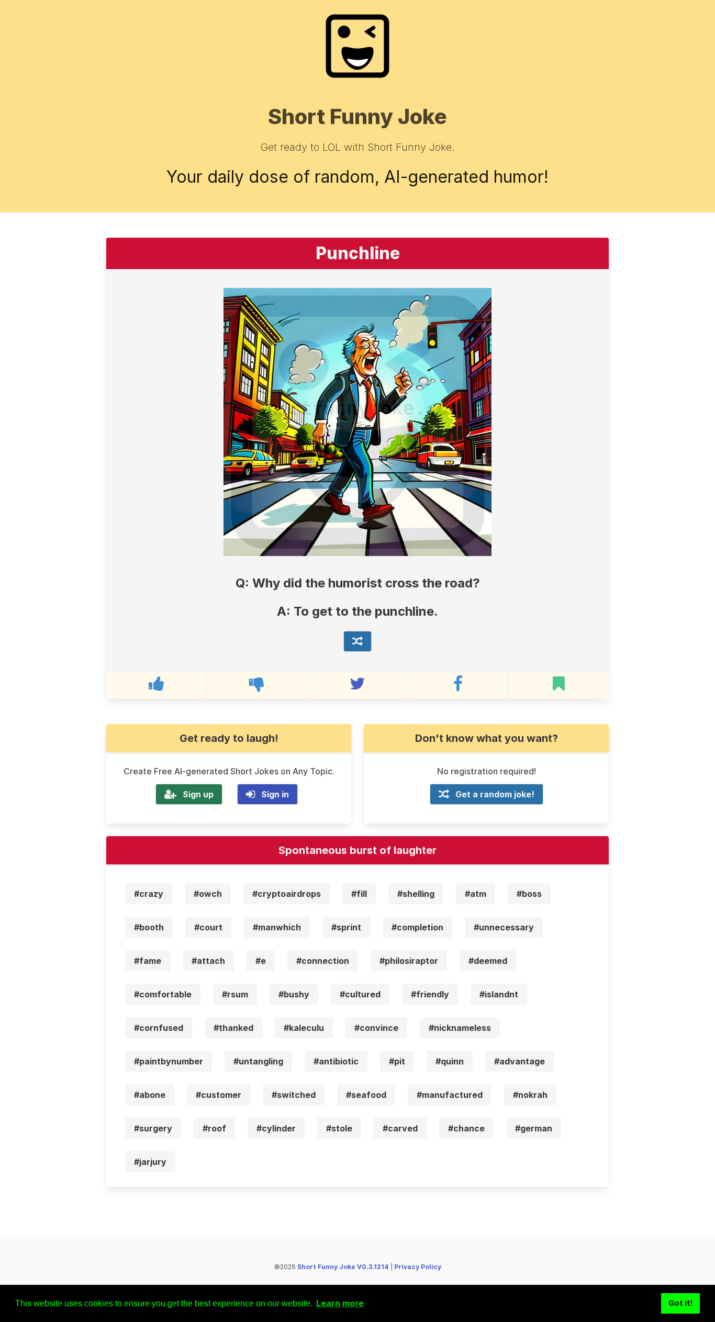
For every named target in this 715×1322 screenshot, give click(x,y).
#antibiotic (336, 1061)
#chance (466, 1128)
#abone (149, 1095)
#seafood (366, 1095)
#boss (529, 893)
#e (260, 961)
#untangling (258, 1061)
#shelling (415, 893)
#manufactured (450, 1095)
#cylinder (276, 1128)
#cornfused (158, 1028)
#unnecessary (504, 927)
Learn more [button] (340, 1303)
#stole (339, 1128)
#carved (400, 1128)
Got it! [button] (680, 1302)
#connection (322, 961)
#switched (294, 1095)
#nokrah (530, 1095)
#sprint (346, 927)
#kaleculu (304, 1028)
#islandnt (498, 994)
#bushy (293, 994)
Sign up (198, 794)
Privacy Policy (417, 1267)
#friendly (430, 994)
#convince (376, 1028)
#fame (147, 961)
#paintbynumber (168, 1061)
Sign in (275, 794)
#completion (417, 927)
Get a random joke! (494, 794)
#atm (475, 893)
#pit (397, 1061)
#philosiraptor (408, 961)
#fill (359, 893)
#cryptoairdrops (286, 893)
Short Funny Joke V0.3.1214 (343, 1267)
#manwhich (277, 927)
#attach (208, 961)
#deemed (487, 961)
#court (208, 927)
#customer (218, 1095)
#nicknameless (460, 1028)
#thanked (233, 1028)
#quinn (449, 1061)
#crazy (148, 893)
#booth (149, 927)
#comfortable (163, 994)
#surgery (153, 1128)
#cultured (360, 994)
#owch (208, 893)
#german (533, 1128)
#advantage (519, 1061)
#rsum (235, 994)
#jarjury (150, 1162)
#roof (214, 1128)
